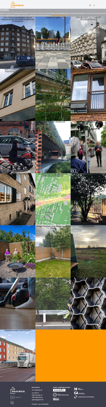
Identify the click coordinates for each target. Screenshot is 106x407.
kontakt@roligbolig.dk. (58, 15)
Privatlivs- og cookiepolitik (40, 404)
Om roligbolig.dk (37, 390)
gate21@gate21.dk (37, 399)
